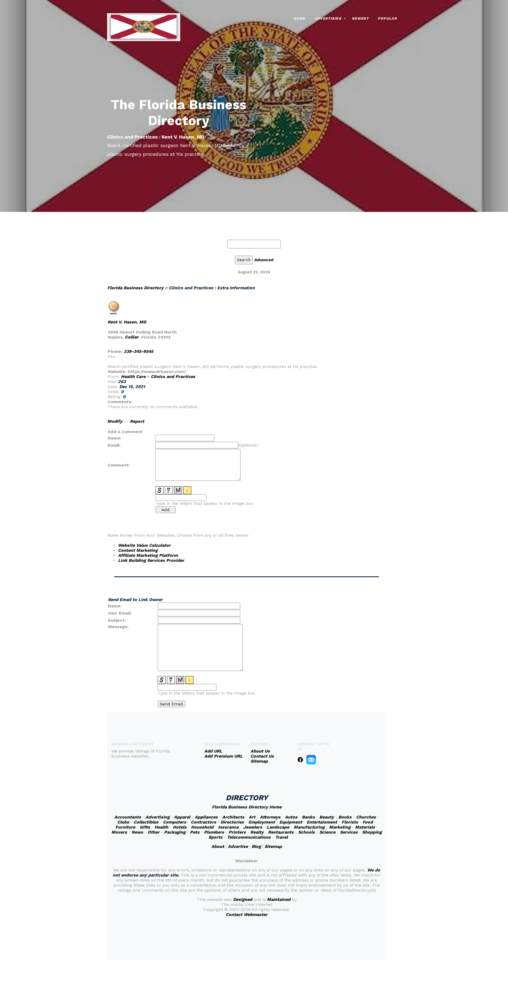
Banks (308, 817)
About (217, 846)
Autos (291, 817)
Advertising (328, 18)
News (137, 832)
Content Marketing (138, 550)
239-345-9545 (138, 351)
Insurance (228, 827)
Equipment (290, 822)
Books (345, 817)
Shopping (372, 832)
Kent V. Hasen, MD (127, 321)
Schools (306, 832)
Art (252, 817)
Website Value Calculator (144, 545)
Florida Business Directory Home (247, 806)
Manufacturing (309, 827)
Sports (215, 837)
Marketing (340, 827)
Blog (256, 846)
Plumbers (214, 832)
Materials (365, 827)
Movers (119, 832)
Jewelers (252, 827)
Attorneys (270, 817)
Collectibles (146, 822)
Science (327, 832)
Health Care (133, 376)
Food (367, 822)
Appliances (206, 817)
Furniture (125, 827)
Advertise (238, 846)
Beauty (326, 817)
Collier (132, 337)
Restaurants (281, 832)
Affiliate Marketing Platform (148, 555)
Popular (387, 18)
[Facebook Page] (300, 759)
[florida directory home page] (143, 26)
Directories (232, 822)
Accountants (127, 817)
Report (137, 421)
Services (349, 832)
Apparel (182, 817)
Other (154, 832)
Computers (174, 822)
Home (299, 18)
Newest (360, 18)
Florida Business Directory (135, 287)
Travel (281, 837)
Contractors (203, 822)
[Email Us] (311, 759)
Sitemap (273, 846)
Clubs (123, 822)
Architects (233, 817)
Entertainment (322, 822)
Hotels (180, 827)
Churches (366, 817)
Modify (114, 421)
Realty (257, 832)
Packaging (174, 832)
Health (161, 827)
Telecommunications (249, 837)
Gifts (145, 827)
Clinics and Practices (173, 376)
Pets (194, 832)
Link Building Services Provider (151, 560)
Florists (350, 822)
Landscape (278, 827)
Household (202, 827)
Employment (261, 822)
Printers (237, 832)
